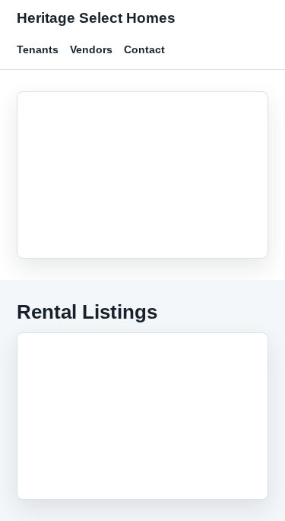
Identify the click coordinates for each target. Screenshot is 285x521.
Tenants (38, 49)
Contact (144, 49)
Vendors (91, 49)
